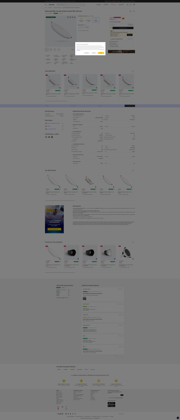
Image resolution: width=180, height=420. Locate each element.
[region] (90, 48)
